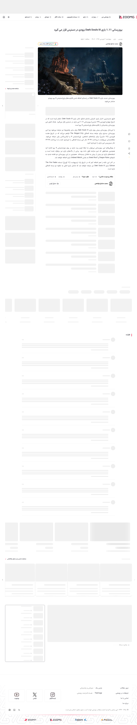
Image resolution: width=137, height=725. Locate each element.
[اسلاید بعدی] (2, 105)
